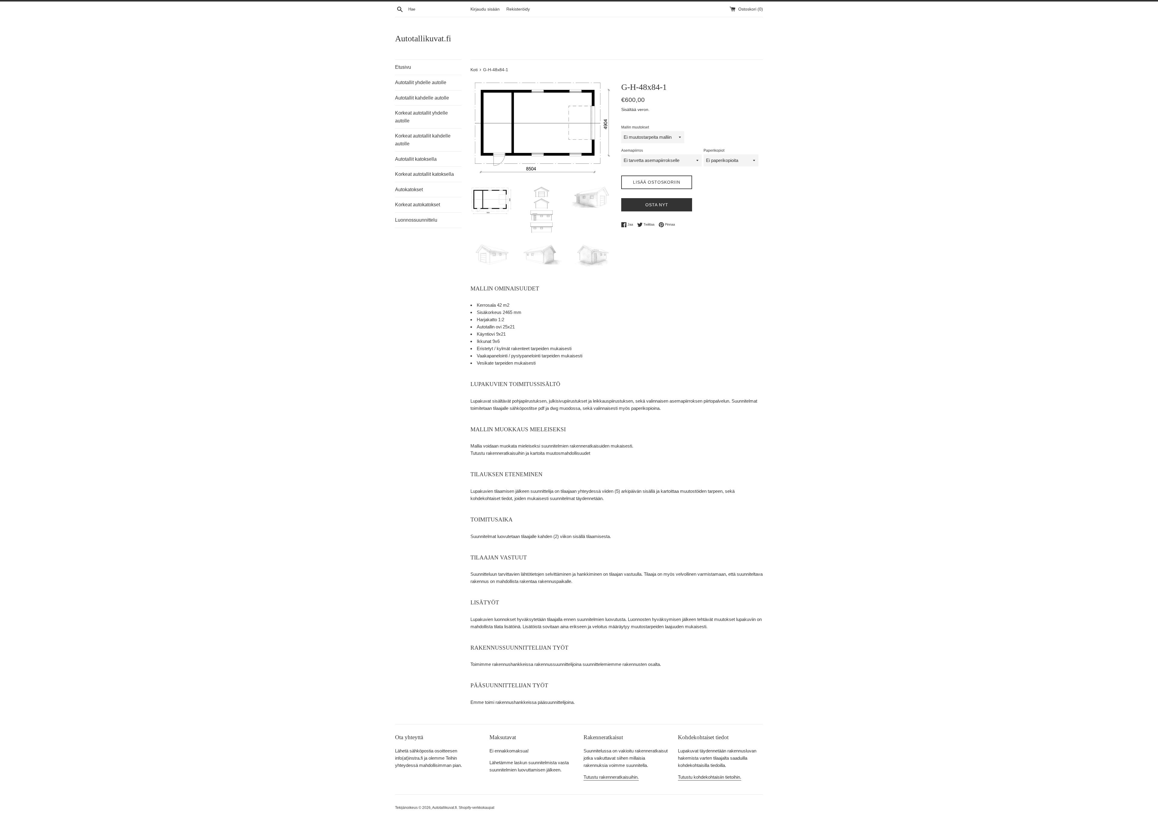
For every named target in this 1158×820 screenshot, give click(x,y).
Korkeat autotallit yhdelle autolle (421, 116)
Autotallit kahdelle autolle (422, 97)
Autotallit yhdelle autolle (420, 82)
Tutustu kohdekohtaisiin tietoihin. (709, 777)
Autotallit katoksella (416, 159)
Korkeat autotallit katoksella (424, 174)
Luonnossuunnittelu (416, 220)
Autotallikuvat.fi (423, 38)
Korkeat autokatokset (417, 204)
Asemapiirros (632, 150)
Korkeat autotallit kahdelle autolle (423, 139)
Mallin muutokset (635, 127)
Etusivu (403, 67)
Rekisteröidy (518, 9)
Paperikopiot (714, 150)
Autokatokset (409, 189)
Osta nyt (656, 204)
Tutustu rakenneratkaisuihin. (611, 777)
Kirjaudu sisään (485, 9)
